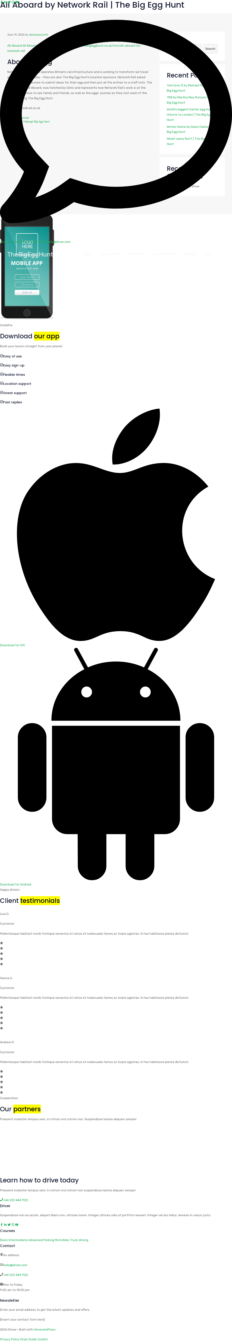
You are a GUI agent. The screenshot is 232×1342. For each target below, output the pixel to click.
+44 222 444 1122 (15, 1275)
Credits (42, 1339)
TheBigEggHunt (30, 254)
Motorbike (62, 1240)
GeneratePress (44, 1329)
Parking (48, 1240)
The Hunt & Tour (164, 254)
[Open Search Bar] (220, 254)
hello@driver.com (15, 1265)
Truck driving (79, 1240)
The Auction (136, 254)
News (207, 254)
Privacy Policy (9, 1339)
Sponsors (190, 254)
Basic (4, 1240)
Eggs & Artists (110, 254)
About (87, 254)
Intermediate (18, 1240)
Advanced (35, 1240)
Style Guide (28, 1339)
